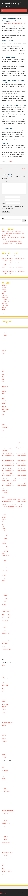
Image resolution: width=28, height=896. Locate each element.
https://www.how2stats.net (7, 332)
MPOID (3, 526)
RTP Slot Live (4, 668)
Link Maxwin (4, 433)
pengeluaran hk (5, 678)
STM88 (3, 826)
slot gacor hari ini (5, 558)
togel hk (3, 494)
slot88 (3, 511)
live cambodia (5, 770)
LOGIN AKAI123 (5, 624)
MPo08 (3, 528)
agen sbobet (4, 865)
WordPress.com (3, 893)
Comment (4, 181)
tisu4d (3, 374)
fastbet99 (4, 735)
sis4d (3, 343)
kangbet (3, 747)
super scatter (4, 570)
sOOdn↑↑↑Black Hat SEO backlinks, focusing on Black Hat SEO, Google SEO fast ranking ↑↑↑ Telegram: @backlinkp (13, 449)
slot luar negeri (5, 588)
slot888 (3, 430)
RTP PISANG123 (5, 608)
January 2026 (4, 299)
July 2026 (4, 287)
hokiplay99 (4, 400)
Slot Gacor (4, 849)
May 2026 (4, 291)
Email (3, 200)
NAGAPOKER (4, 716)
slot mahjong (4, 538)
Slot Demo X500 (5, 817)
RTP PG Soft (4, 839)
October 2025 (5, 305)
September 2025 (5, 307)
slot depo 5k (4, 335)
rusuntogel (4, 519)
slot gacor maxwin (6, 791)
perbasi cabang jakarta (6, 649)
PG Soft (3, 665)
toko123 (3, 807)
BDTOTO (3, 531)
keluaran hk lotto (5, 555)
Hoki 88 (3, 338)
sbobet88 (4, 350)
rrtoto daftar (4, 388)
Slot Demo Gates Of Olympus (8, 871)
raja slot (3, 691)
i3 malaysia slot (5, 409)
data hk (3, 646)
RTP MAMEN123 (5, 601)
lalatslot (3, 550)
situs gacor (4, 627)
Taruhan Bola (4, 672)
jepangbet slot (5, 530)
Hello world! (16, 255)
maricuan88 (4, 540)
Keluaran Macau (5, 614)
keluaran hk (4, 490)
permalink (9, 161)
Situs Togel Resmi (5, 386)
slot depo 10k (5, 587)
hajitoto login (5, 535)
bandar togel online (6, 567)
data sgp (4, 868)
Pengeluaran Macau (6, 813)
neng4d (3, 381)
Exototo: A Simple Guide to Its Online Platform (11, 231)
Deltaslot (4, 396)
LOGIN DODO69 (5, 620)
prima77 (3, 636)
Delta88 (3, 342)
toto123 (3, 580)
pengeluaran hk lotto (6, 551)
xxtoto (3, 421)
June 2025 (4, 313)
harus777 (4, 575)
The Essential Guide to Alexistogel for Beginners (12, 241)
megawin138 (4, 427)
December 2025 (5, 301)
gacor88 (3, 778)
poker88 (3, 383)
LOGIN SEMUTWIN (5, 617)
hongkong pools (5, 643)
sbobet (3, 353)
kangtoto (4, 333)
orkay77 (3, 578)
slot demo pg (5, 836)
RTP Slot (3, 833)
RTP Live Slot (4, 858)
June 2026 (4, 289)
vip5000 (3, 411)
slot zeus (4, 694)
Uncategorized (5, 324)
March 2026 (4, 295)
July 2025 (4, 311)
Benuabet (4, 541)
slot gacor (4, 523)
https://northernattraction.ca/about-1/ (9, 785)
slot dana (4, 630)
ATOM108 (4, 543)
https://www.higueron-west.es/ (8, 722)
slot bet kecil (4, 595)
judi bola (4, 347)
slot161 (3, 698)
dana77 (3, 744)
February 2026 (5, 297)
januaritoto (4, 706)
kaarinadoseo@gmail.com (20, 23)
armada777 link (5, 704)
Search (3, 218)
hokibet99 (4, 712)
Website (3, 203)
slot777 (3, 751)
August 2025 (4, 309)
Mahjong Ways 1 (5, 611)
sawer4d (3, 376)
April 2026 (4, 293)
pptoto (3, 389)
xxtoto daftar (4, 391)
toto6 (3, 728)
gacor (3, 371)
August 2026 (4, 285)
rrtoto (3, 414)
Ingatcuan (4, 393)
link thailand (4, 598)
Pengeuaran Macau (6, 842)
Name (3, 196)
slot (2, 355)
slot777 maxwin (5, 488)
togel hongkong (5, 633)
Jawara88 (4, 517)
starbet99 (4, 709)
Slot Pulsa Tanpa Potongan (7, 852)
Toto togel (4, 514)
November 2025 (5, 303)
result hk (3, 495)
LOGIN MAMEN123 (5, 592)
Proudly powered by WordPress (6, 892)
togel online (4, 492)
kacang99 (4, 701)
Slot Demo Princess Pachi (7, 810)
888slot (3, 524)
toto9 (3, 731)
